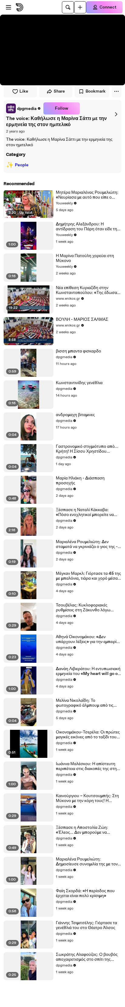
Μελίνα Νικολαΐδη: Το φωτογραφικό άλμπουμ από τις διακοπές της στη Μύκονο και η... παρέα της (86, 703)
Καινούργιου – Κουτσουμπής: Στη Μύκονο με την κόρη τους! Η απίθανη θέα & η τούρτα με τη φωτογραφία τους (87, 798)
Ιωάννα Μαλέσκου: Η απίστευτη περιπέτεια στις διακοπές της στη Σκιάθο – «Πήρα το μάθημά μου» (86, 766)
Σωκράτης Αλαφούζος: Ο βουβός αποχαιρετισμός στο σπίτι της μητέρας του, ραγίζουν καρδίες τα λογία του (87, 957)
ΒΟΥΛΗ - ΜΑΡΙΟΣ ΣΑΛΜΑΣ (82, 319)
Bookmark (96, 91)
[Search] (68, 7)
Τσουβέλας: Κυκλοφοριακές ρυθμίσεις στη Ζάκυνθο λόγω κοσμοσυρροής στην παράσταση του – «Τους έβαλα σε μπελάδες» (87, 608)
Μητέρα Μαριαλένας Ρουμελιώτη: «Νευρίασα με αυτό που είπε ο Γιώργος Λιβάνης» (87, 195)
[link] (23, 108)
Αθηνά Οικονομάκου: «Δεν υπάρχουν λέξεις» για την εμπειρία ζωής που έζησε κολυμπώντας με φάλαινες (87, 639)
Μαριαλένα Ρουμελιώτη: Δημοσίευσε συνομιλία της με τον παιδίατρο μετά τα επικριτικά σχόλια (87, 862)
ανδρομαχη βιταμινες (75, 414)
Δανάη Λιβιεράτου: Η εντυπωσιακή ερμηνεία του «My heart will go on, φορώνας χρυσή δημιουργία (88, 671)
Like (23, 91)
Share (59, 91)
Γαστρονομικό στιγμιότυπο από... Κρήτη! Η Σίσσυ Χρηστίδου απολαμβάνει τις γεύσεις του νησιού (87, 449)
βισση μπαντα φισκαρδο (78, 351)
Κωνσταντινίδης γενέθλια (79, 382)
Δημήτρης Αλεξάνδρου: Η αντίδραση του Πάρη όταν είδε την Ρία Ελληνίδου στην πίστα (87, 226)
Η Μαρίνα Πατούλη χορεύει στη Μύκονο (85, 258)
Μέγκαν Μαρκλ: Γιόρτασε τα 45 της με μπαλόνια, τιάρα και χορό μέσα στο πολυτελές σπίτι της (88, 576)
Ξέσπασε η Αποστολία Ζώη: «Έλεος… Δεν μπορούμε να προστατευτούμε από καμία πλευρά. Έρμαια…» (82, 830)
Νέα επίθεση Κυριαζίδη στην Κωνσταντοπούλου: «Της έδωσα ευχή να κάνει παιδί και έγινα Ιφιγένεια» (86, 290)
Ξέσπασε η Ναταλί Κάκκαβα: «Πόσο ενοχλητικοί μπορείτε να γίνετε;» (85, 512)
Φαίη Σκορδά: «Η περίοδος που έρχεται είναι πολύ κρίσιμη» (85, 893)
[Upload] (80, 7)
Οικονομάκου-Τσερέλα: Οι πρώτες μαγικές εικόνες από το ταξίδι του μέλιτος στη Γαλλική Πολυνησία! (88, 735)
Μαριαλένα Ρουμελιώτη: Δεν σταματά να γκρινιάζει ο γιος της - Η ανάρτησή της (87, 544)
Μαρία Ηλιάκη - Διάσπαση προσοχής (80, 481)
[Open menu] (8, 7)
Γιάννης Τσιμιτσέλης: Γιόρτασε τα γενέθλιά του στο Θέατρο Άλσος (86, 925)
